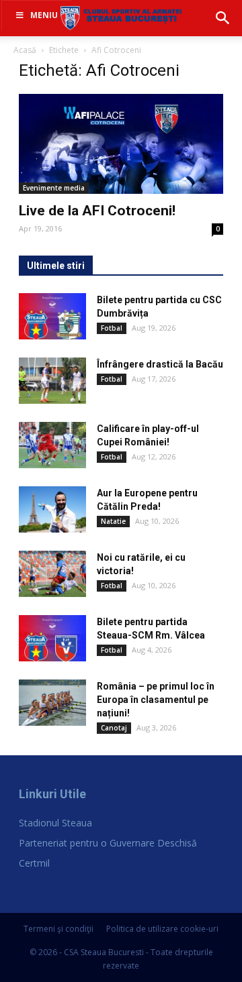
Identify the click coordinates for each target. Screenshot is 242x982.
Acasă (24, 50)
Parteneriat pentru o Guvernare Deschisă (108, 842)
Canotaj (114, 727)
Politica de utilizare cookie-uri (162, 928)
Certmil (34, 863)
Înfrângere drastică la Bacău (160, 364)
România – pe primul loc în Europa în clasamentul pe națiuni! (155, 699)
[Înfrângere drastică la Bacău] (52, 381)
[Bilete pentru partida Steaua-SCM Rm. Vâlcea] (52, 638)
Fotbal (111, 328)
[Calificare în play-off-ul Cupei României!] (52, 445)
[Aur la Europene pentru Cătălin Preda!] (52, 509)
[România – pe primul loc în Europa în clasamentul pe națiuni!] (52, 702)
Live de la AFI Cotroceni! (97, 211)
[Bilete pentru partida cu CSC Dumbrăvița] (52, 316)
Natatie (113, 521)
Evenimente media (54, 188)
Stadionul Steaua (55, 822)
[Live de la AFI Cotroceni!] (121, 144)
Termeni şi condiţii (58, 928)
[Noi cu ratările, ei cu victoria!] (52, 574)
